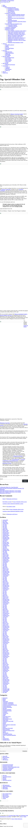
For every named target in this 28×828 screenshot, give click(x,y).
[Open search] (1, 75)
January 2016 (5, 612)
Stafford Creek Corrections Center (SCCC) (17, 37)
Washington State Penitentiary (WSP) (15, 42)
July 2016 (5, 605)
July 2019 (5, 563)
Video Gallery (8, 61)
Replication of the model (8, 728)
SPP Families (8, 55)
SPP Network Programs (10, 64)
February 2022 (6, 542)
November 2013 (6, 640)
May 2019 (5, 565)
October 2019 (5, 559)
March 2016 (5, 609)
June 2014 (5, 633)
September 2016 (6, 602)
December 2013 (6, 638)
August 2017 (5, 589)
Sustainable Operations (10, 28)
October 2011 (5, 669)
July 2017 (5, 591)
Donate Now (6, 1)
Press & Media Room (9, 57)
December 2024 (6, 532)
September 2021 (6, 545)
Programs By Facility (7, 770)
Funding (7, 46)
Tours (4, 737)
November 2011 (6, 667)
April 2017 (5, 594)
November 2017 (6, 586)
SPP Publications (8, 51)
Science (4, 731)
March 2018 (5, 581)
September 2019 (6, 560)
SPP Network (5, 63)
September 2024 (6, 535)
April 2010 (5, 687)
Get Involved (5, 65)
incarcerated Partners (7, 776)
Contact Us (7, 66)
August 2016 (5, 603)
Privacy (21, 816)
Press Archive (8, 58)
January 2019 (5, 570)
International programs (7, 718)
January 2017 (5, 598)
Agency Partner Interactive (16, 818)
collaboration (5, 701)
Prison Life (5, 725)
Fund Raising (5, 713)
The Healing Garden (11, 506)
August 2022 (5, 539)
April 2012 (5, 662)
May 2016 (5, 607)
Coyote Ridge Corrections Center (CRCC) (16, 34)
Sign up (1, 1)
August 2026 (5, 520)
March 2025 (5, 529)
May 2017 (5, 593)
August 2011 (5, 671)
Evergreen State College (14, 815)
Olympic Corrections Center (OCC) (15, 36)
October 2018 (5, 573)
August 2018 (5, 575)
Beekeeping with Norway (5, 493)
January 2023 (5, 536)
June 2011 (5, 673)
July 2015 (5, 617)
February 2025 (6, 530)
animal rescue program (18, 456)
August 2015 (5, 616)
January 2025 (5, 531)
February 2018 (6, 582)
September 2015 (6, 615)
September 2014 (6, 629)
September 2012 (6, 656)
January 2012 (5, 665)
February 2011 (6, 677)
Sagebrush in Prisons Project (8, 730)
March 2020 (5, 553)
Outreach (4, 722)
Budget (4, 700)
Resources (5, 50)
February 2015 (6, 623)
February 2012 (6, 664)
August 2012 (5, 657)
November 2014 (6, 627)
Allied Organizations (9, 53)
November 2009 (6, 688)
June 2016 (5, 606)
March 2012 (5, 663)
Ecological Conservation (10, 13)
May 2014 (5, 634)
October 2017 (5, 587)
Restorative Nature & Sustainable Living (13, 23)
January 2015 (5, 624)
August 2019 (5, 562)
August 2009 (5, 691)
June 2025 (5, 525)
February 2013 (6, 650)
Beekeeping (5, 697)
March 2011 (5, 676)
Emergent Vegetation (7, 709)
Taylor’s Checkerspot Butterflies (9, 735)
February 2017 (6, 596)
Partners (4, 723)
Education (5, 708)
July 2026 (5, 521)
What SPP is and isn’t (9, 44)
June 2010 (5, 686)
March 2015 (5, 622)
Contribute (7, 68)
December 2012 (6, 652)
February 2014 (6, 636)
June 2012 (5, 659)
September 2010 (6, 683)
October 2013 (5, 641)
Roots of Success (11, 12)
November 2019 (6, 558)
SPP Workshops (11, 11)
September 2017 (6, 588)
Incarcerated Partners (9, 48)
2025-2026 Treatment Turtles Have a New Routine (10, 490)
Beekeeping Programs (12, 20)
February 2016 (6, 610)
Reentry (4, 727)
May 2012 (5, 661)
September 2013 (6, 642)
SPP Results (7, 54)
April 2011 (5, 674)
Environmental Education (10, 7)
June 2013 (5, 645)
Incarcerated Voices (7, 716)
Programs (5, 6)
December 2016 (6, 599)
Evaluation (5, 711)
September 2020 (6, 550)
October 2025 (5, 523)
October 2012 (5, 655)
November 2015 (6, 613)
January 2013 (5, 651)
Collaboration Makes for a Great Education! (9, 487)
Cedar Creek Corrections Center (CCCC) (16, 32)
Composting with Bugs (12, 26)
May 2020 (5, 551)
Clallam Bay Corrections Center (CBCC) (16, 33)
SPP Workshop (8, 69)
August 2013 (5, 643)
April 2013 (5, 648)
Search (1, 478)
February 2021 (6, 549)
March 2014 (5, 635)
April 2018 (5, 580)
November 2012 (6, 654)
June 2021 (5, 546)
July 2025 (5, 524)
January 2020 (5, 556)
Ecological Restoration (7, 707)
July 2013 (5, 644)
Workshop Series (6, 739)
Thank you (7, 70)
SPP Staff (7, 49)
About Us (5, 43)
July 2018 (5, 577)
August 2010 (5, 684)
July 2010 (5, 685)
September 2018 (6, 574)
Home (4, 5)
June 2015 (5, 619)
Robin (4, 498)
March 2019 (5, 567)
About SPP (5, 756)
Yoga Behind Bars (15, 459)
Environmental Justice (7, 710)
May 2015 (5, 620)
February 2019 (6, 568)
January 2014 (5, 637)
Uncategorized (6, 738)
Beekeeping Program (7, 463)
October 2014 (5, 628)
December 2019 (6, 557)
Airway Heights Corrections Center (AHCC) (17, 30)
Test (3, 736)
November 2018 (6, 572)
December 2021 (6, 543)
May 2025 (5, 527)
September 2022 (6, 538)
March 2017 (5, 595)
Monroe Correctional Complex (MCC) (16, 35)
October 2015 (5, 614)
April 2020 (5, 552)
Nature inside (5, 720)
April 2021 (5, 548)
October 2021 (5, 544)
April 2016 (5, 608)
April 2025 (5, 528)
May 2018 (5, 579)
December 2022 (6, 537)
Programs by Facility (9, 29)
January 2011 (5, 678)
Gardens (4, 714)
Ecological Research (7, 706)
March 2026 (5, 522)
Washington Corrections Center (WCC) (16, 39)
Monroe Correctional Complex (17, 114)
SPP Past (7, 47)
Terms (25, 816)
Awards (6, 62)
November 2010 (6, 680)
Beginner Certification (6, 189)
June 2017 (5, 592)
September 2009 (6, 690)
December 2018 (6, 571)
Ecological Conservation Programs (10, 704)
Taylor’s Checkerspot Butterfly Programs (16, 14)
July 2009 (5, 692)
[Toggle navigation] (0, 3)
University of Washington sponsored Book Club (14, 460)
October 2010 (5, 681)
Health (4, 715)
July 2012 (5, 658)
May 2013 (5, 647)
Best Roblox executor (7, 501)
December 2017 (6, 585)
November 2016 (6, 600)
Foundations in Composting (13, 9)
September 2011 (6, 670)
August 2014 (5, 630)
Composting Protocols (12, 25)
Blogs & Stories (8, 60)
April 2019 (5, 566)
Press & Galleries (6, 56)
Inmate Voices (5, 717)
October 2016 (5, 601)
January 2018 (5, 584)
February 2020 (6, 555)
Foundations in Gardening (13, 8)
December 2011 (6, 666)
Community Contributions (10, 27)
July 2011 (5, 672)
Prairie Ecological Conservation (9, 724)
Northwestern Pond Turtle (8, 721)
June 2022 (5, 541)
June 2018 (5, 578)
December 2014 (6, 626)
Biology (4, 699)
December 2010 (6, 679)
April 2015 (5, 621)
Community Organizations (8, 703)
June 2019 (5, 564)
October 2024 (5, 534)
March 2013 (5, 649)
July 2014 (5, 631)
